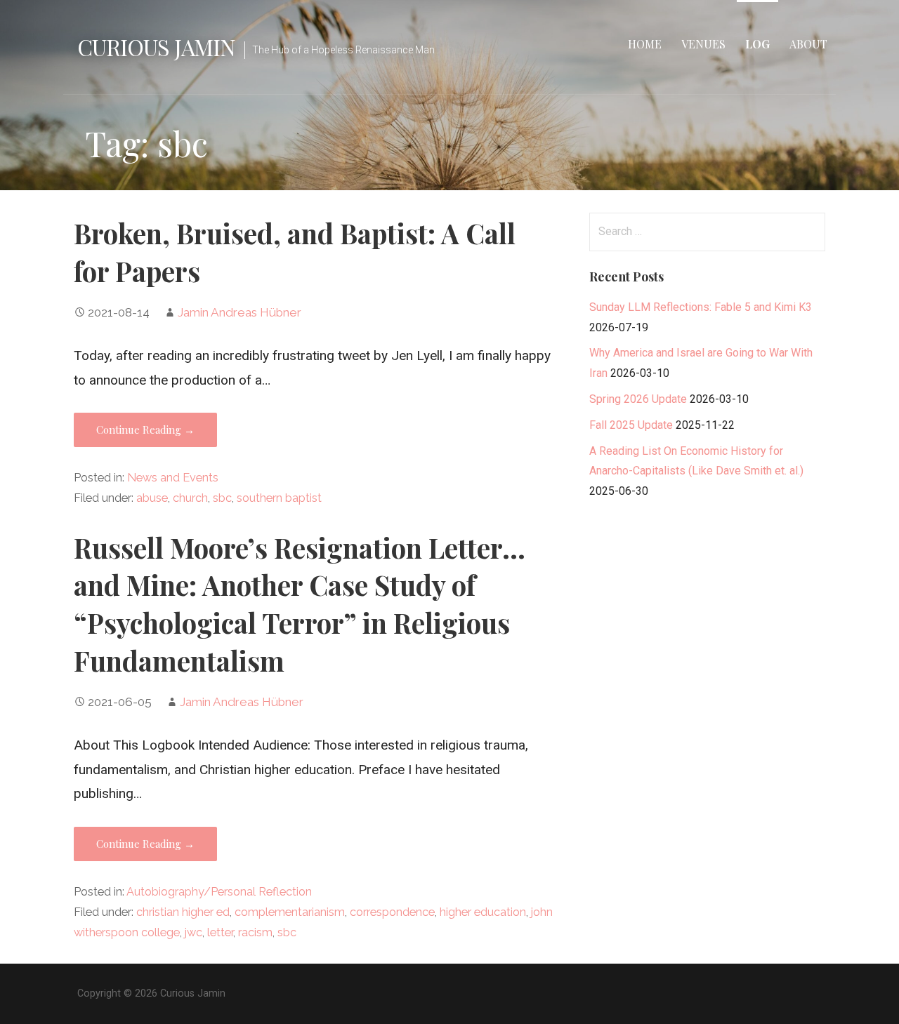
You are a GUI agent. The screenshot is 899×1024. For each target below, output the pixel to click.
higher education (483, 912)
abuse (152, 498)
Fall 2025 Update (631, 425)
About (808, 43)
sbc (222, 498)
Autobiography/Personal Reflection (219, 891)
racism (255, 932)
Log (757, 43)
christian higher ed (183, 912)
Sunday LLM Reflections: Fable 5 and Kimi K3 (700, 307)
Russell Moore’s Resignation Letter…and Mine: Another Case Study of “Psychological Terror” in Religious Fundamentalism (299, 604)
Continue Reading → (145, 430)
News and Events (172, 477)
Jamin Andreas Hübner (239, 312)
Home (645, 43)
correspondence (392, 912)
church (190, 498)
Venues (703, 43)
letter (220, 932)
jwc (193, 932)
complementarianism (290, 912)
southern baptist (279, 498)
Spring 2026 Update (638, 399)
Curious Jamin (156, 47)
